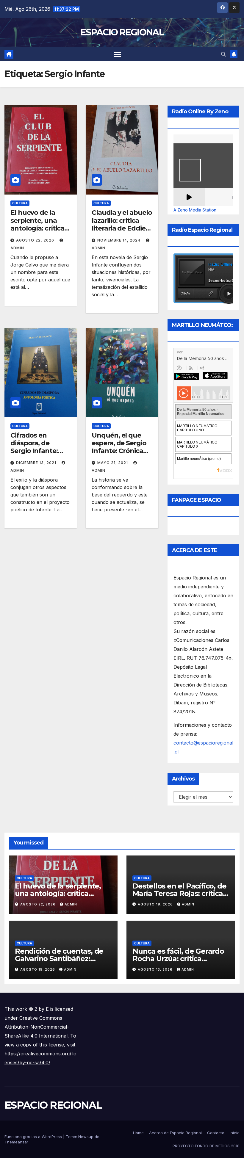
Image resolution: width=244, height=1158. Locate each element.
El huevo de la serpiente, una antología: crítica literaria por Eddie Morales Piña (38, 228)
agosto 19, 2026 (156, 904)
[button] (223, 54)
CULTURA (20, 203)
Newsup (85, 1136)
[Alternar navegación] (117, 54)
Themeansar (16, 1142)
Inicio (235, 1132)
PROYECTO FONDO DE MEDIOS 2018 (206, 1145)
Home (138, 1132)
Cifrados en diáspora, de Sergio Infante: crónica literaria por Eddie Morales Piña (39, 455)
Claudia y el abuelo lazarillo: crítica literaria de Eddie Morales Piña (122, 224)
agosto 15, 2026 (38, 969)
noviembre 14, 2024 (119, 240)
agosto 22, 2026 (35, 240)
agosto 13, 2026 (156, 969)
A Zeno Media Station (194, 210)
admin (71, 904)
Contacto (215, 1132)
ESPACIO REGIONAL (122, 32)
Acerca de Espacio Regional (175, 1132)
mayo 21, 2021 (113, 462)
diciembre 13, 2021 (36, 462)
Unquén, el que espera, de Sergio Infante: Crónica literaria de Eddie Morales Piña (119, 451)
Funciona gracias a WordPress (33, 1136)
